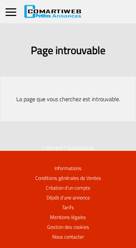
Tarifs (68, 207)
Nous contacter (68, 237)
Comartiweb (81, 148)
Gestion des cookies (68, 227)
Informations (68, 168)
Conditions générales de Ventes (68, 178)
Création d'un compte (68, 188)
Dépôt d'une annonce (68, 198)
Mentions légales (68, 217)
